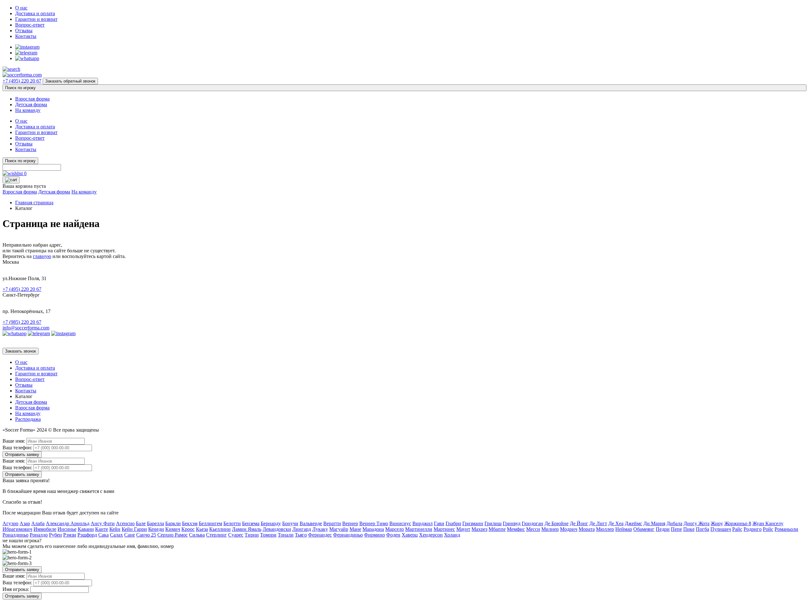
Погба (702, 529)
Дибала (674, 523)
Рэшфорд (87, 535)
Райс (737, 529)
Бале (141, 523)
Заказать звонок (20, 351)
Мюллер (605, 529)
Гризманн (472, 523)
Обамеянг (643, 529)
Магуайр (338, 529)
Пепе (676, 529)
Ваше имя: (14, 441)
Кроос (188, 529)
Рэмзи (69, 535)
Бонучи (290, 523)
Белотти (232, 523)
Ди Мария (654, 523)
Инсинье (67, 529)
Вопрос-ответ (30, 25)
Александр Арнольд (67, 523)
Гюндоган (532, 523)
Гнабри (453, 523)
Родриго (753, 529)
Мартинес (444, 529)
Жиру (717, 523)
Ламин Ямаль (246, 529)
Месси (533, 529)
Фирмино (374, 535)
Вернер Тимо (373, 523)
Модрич (568, 529)
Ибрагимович (17, 529)
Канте (101, 529)
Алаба (38, 523)
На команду (27, 110)
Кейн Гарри (134, 529)
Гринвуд (511, 523)
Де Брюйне (556, 523)
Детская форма (31, 104)
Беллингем (210, 523)
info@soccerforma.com (26, 327)
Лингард (301, 529)
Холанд (452, 535)
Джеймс (633, 523)
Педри (663, 529)
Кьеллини (220, 529)
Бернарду (271, 523)
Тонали (286, 535)
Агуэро (10, 523)
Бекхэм (190, 523)
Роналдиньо (15, 535)
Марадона (373, 529)
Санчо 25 (146, 535)
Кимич (172, 529)
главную (42, 256)
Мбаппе (497, 529)
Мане (355, 529)
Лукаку (320, 529)
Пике (689, 529)
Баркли (173, 523)
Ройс (768, 529)
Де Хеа (615, 523)
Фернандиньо (348, 535)
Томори (268, 535)
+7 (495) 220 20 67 (22, 80)
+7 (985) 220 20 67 (22, 322)
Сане (129, 535)
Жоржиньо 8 (737, 523)
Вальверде (311, 523)
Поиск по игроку (20, 87)
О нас (21, 7)
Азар (25, 523)
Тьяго (301, 535)
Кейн (114, 529)
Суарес (235, 535)
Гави (439, 523)
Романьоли (786, 529)
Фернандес (320, 535)
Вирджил (422, 523)
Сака (103, 535)
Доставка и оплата (35, 13)
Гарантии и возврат (36, 19)
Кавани (86, 529)
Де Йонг (579, 523)
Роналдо (39, 535)
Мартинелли (418, 529)
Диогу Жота (696, 523)
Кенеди (156, 529)
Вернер (350, 523)
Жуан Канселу (767, 523)
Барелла (155, 523)
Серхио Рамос (172, 535)
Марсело (394, 529)
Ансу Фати (103, 523)
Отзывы (24, 30)
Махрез (479, 529)
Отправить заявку (22, 454)
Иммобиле (44, 529)
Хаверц (410, 535)
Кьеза (202, 529)
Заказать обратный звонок (70, 81)
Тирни (252, 535)
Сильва (197, 535)
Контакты (25, 36)
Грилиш (493, 523)
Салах (116, 535)
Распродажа (28, 419)
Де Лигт (598, 523)
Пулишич (720, 529)
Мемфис (516, 529)
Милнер (550, 529)
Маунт (463, 529)
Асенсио (125, 523)
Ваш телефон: (17, 447)
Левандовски (277, 529)
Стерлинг (216, 535)
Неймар (623, 529)
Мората (587, 529)
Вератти (332, 523)
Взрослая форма (32, 98)
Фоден (393, 535)
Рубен (55, 535)
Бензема (250, 523)
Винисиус (400, 523)
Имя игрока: (16, 589)
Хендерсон (431, 535)
